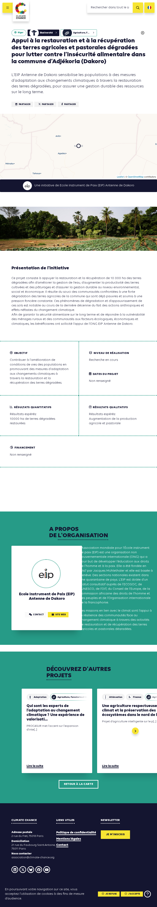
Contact (62, 845)
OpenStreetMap (136, 176)
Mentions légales (68, 839)
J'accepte (134, 894)
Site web (60, 614)
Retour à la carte (78, 784)
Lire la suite (35, 766)
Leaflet (120, 176)
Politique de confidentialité (76, 833)
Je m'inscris (115, 834)
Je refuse (111, 894)
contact (38, 614)
